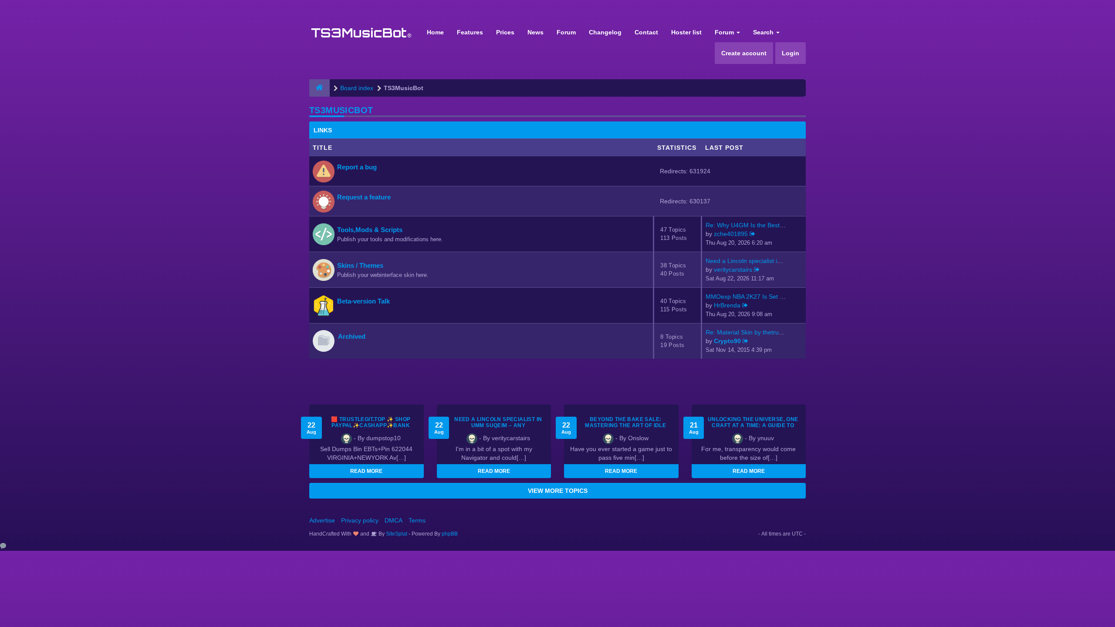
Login (790, 53)
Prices (505, 32)
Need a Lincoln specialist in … (747, 260)
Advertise (322, 520)
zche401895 (731, 233)
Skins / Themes (360, 265)
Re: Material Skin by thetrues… (748, 332)
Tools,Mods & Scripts (369, 229)
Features (470, 32)
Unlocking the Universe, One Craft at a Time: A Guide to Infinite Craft (753, 425)
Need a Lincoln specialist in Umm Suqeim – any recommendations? (498, 425)
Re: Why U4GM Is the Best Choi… (753, 225)
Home (435, 32)
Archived (351, 336)
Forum (566, 32)
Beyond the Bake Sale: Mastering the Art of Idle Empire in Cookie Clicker (625, 425)
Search (764, 32)
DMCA (393, 520)
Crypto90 (727, 340)
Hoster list (686, 32)
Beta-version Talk (363, 301)
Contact (646, 32)
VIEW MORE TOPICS (558, 490)
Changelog (605, 32)
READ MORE (366, 471)
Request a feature (364, 197)
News (535, 32)
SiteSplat (396, 534)
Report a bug (357, 167)
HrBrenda (727, 305)
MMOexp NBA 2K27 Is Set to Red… (755, 296)
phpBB (450, 534)
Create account (744, 53)
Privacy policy (359, 520)
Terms (417, 520)
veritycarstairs (733, 269)
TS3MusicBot (341, 110)
